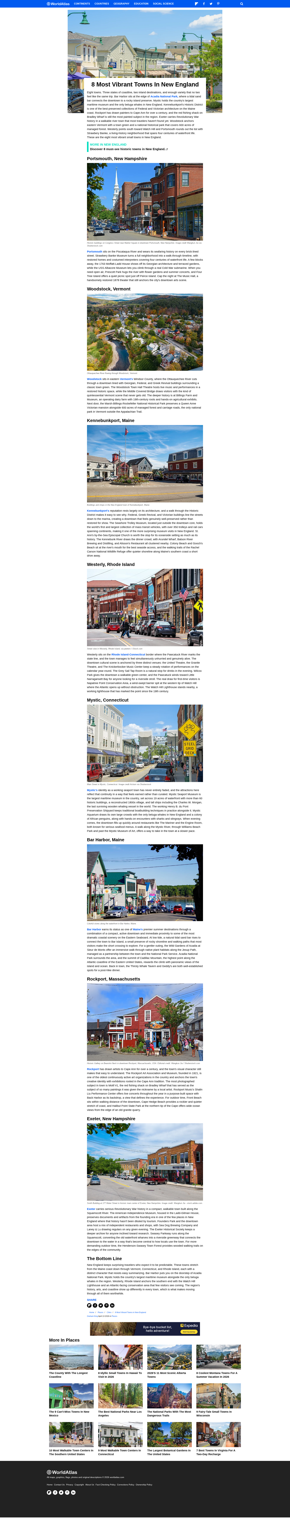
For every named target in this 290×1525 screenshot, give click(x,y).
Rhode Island (120, 654)
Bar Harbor (94, 929)
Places (114, 1316)
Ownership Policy (144, 1485)
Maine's (138, 929)
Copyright (79, 1485)
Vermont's (127, 379)
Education (141, 3)
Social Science (163, 3)
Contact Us (59, 1485)
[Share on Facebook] (95, 1305)
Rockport (93, 1069)
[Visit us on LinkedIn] (73, 1492)
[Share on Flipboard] (89, 1305)
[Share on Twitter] (100, 1305)
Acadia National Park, (164, 96)
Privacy (69, 1485)
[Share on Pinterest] (106, 1305)
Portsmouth (95, 251)
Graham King (92, 1316)
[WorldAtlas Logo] (59, 4)
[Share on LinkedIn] (112, 1305)
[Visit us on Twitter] (61, 1492)
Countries (102, 3)
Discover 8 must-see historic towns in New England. (127, 149)
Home (50, 1485)
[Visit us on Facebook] (55, 1492)
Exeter (91, 1209)
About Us (89, 1485)
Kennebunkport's (98, 510)
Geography (121, 3)
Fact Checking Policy (106, 1485)
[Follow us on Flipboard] (49, 1492)
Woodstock (94, 379)
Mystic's (92, 790)
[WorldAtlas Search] (241, 4)
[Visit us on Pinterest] (67, 1492)
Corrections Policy (125, 1485)
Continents (82, 3)
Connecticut (137, 654)
